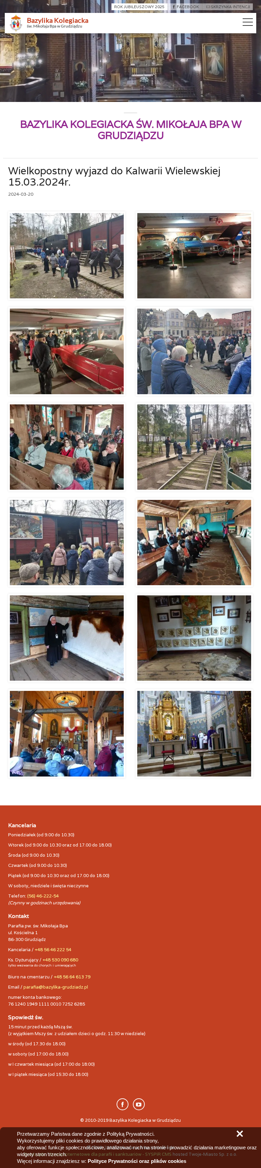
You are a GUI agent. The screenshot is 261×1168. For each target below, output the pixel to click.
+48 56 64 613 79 (72, 977)
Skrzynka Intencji (230, 6)
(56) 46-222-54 (43, 896)
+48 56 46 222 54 (53, 950)
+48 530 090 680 (60, 960)
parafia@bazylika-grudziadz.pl (55, 987)
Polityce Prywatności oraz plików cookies (137, 1161)
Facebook (187, 6)
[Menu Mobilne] (248, 23)
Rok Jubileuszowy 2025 (139, 6)
